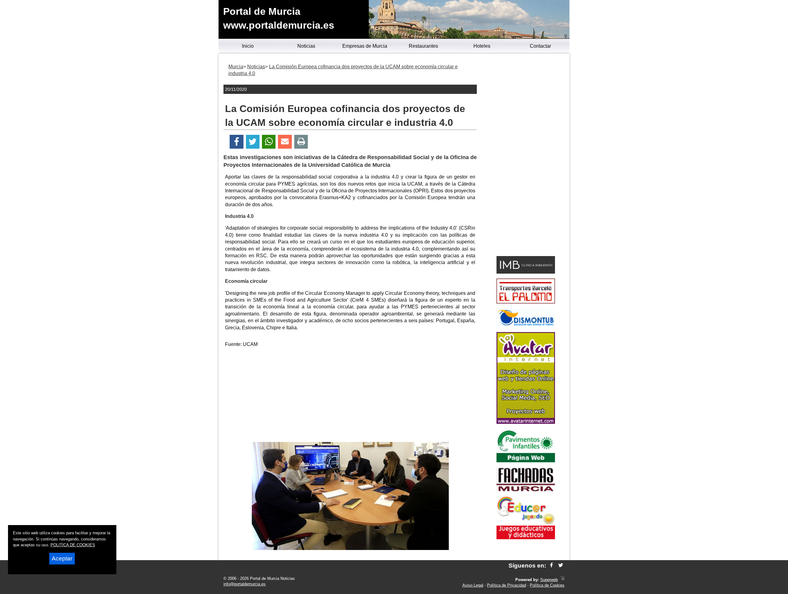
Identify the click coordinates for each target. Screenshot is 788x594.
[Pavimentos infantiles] (526, 460)
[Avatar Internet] (526, 422)
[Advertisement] (350, 396)
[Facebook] (236, 142)
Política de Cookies (547, 585)
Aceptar (62, 558)
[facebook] (551, 565)
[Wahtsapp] (269, 142)
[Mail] (284, 142)
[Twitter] (252, 142)
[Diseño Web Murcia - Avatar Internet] (562, 579)
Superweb (549, 579)
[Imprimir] (301, 142)
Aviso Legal (472, 585)
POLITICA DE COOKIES (72, 545)
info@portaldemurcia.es (244, 584)
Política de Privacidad (506, 585)
